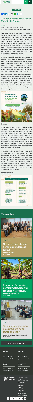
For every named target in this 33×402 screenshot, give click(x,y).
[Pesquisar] (26, 2)
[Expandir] (30, 2)
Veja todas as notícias (16, 343)
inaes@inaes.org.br (8, 370)
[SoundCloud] (25, 398)
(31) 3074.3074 (23, 356)
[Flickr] (22, 398)
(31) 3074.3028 (23, 368)
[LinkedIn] (16, 398)
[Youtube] (19, 398)
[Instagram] (13, 398)
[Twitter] (11, 398)
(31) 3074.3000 (9, 356)
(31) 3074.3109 (9, 368)
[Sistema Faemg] (9, 378)
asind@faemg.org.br (23, 370)
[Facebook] (8, 398)
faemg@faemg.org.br (8, 358)
